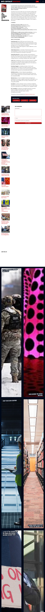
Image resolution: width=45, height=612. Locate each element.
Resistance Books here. (30, 94)
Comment (17, 108)
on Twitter (24, 100)
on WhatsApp (32, 100)
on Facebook (16, 100)
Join (37, 1)
